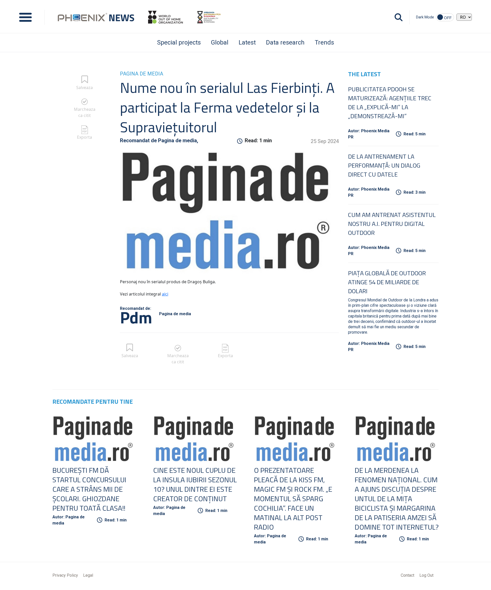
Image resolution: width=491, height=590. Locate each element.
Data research (285, 42)
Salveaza (84, 87)
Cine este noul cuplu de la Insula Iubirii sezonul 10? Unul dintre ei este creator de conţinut (195, 484)
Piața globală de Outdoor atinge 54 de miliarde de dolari (387, 282)
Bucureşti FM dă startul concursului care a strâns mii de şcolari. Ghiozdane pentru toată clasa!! (89, 489)
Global (219, 42)
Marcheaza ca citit (84, 112)
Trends (324, 42)
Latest (247, 42)
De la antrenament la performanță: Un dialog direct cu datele (384, 165)
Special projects (179, 42)
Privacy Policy (65, 575)
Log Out (426, 575)
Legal (88, 575)
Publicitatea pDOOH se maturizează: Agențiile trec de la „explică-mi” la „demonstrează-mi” (389, 102)
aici (165, 294)
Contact (407, 575)
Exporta (84, 137)
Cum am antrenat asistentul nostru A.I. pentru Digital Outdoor (392, 223)
